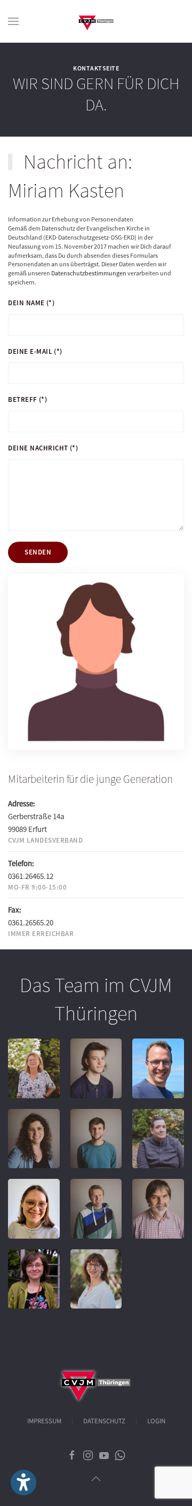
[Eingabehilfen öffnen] (23, 1482)
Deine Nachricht (43, 448)
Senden (38, 552)
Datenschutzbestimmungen (88, 273)
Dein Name (31, 302)
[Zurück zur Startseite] (96, 21)
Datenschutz (104, 1421)
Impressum (44, 1421)
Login (156, 1421)
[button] (13, 21)
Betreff (27, 399)
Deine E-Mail (35, 351)
